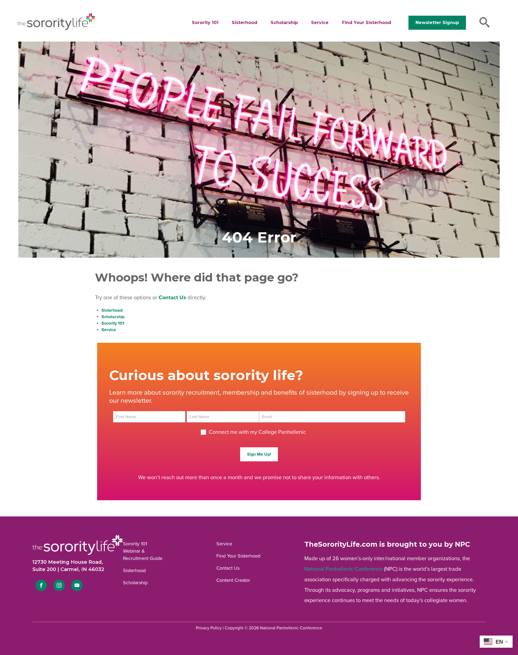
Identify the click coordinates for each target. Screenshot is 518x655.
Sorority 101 (205, 22)
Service (320, 22)
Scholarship (284, 22)
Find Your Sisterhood (366, 22)
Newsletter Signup (437, 22)
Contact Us (228, 568)
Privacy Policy (209, 628)
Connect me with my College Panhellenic (257, 432)
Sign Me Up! (259, 454)
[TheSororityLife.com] (56, 29)
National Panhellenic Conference (343, 569)
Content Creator (233, 580)
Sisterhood (244, 22)
